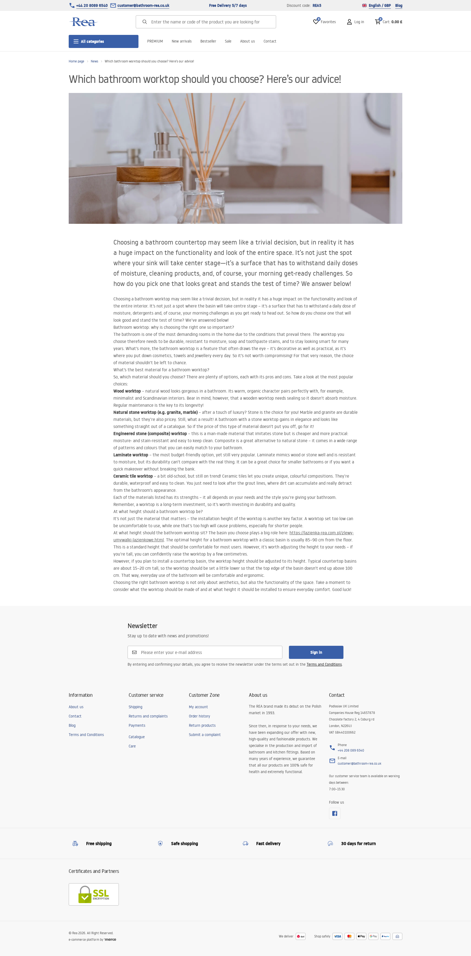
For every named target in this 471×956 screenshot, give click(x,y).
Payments (137, 725)
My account (198, 706)
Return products (202, 725)
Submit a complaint (205, 734)
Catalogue (137, 736)
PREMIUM (155, 41)
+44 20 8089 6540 (92, 5)
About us (247, 41)
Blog (398, 5)
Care (132, 746)
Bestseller (208, 41)
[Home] (84, 21)
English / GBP (380, 5)
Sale (228, 41)
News (94, 61)
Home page (76, 61)
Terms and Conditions (324, 664)
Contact (270, 41)
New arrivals (182, 41)
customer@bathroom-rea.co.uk (143, 5)
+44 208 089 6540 (351, 750)
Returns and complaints (148, 716)
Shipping (135, 706)
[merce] (110, 939)
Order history (199, 716)
